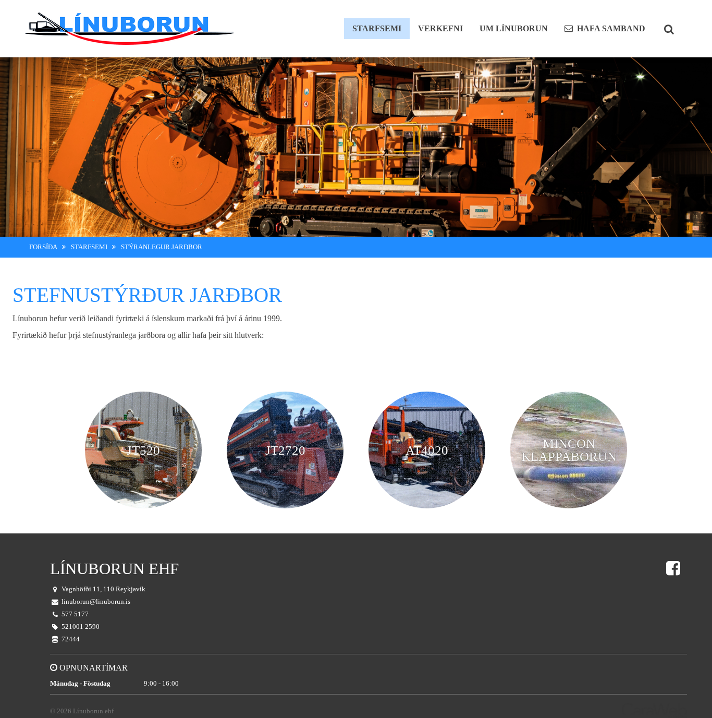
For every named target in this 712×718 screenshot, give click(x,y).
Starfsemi (89, 247)
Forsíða (43, 247)
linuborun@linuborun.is (96, 601)
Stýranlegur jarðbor (161, 247)
